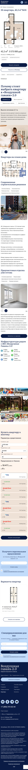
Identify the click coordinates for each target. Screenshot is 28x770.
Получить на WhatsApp (14, 69)
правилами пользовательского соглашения (14, 656)
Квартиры (3, 691)
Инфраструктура (5, 689)
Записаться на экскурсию (14, 679)
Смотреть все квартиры (14, 619)
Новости (16, 687)
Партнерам (17, 689)
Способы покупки (18, 684)
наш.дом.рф (16, 730)
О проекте (3, 687)
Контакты (16, 691)
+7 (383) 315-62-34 (8, 707)
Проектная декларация (14, 764)
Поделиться (4, 78)
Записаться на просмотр (14, 336)
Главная (3, 684)
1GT (14, 766)
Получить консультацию (14, 537)
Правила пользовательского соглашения (14, 761)
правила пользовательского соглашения (13, 571)
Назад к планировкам (8, 7)
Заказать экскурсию (14, 65)
